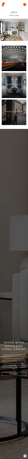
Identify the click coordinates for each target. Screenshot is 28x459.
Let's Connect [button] (14, 374)
